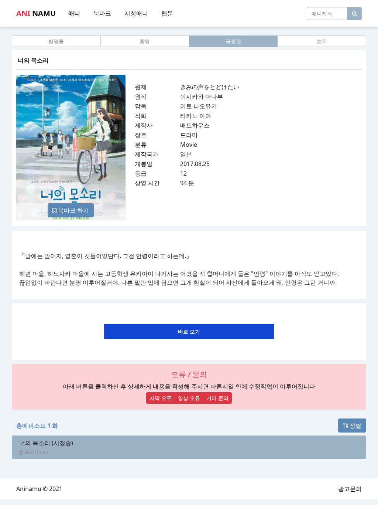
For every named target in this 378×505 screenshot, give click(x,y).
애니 (74, 13)
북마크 (102, 13)
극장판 (233, 41)
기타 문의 (217, 397)
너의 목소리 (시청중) (46, 443)
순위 (322, 41)
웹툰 (167, 13)
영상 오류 (189, 397)
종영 (145, 41)
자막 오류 (161, 397)
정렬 (354, 425)
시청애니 (136, 13)
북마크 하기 (72, 210)
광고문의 (350, 489)
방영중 (56, 41)
